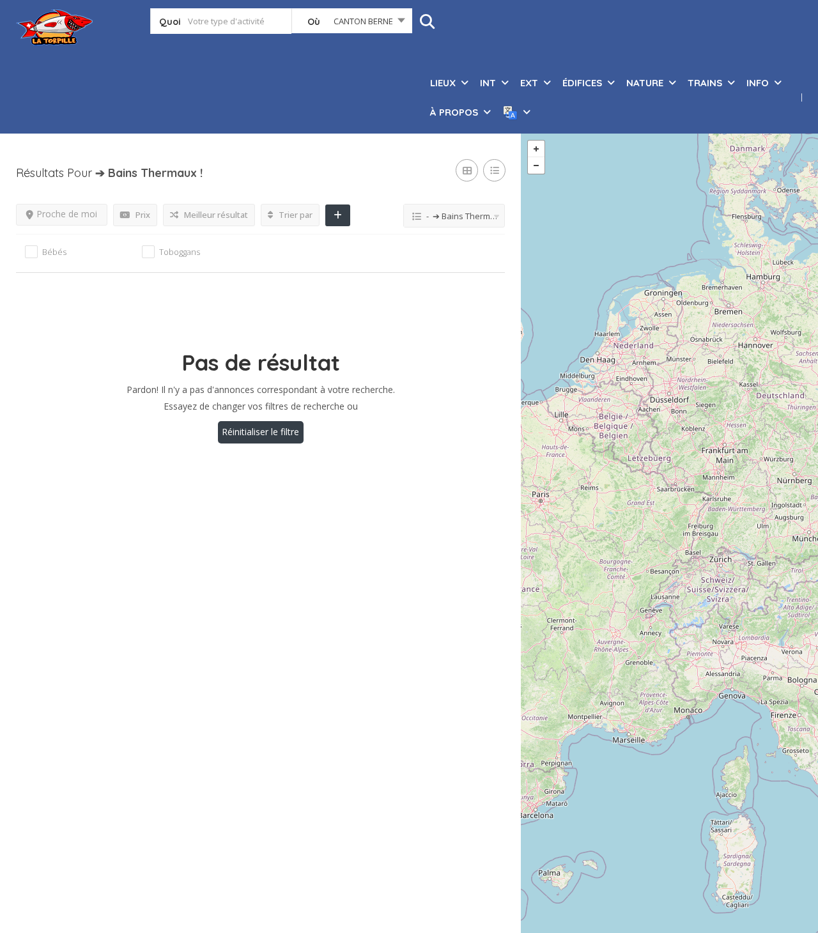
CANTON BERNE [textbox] (363, 21)
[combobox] (352, 23)
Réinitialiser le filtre (260, 432)
